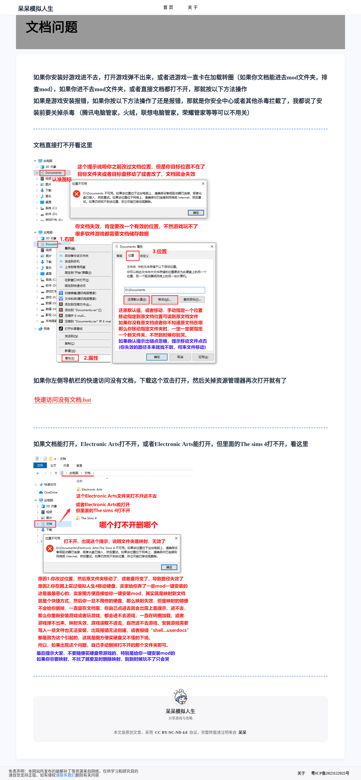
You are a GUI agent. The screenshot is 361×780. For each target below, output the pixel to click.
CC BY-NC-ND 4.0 (171, 732)
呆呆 (242, 732)
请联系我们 (65, 775)
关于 (301, 773)
